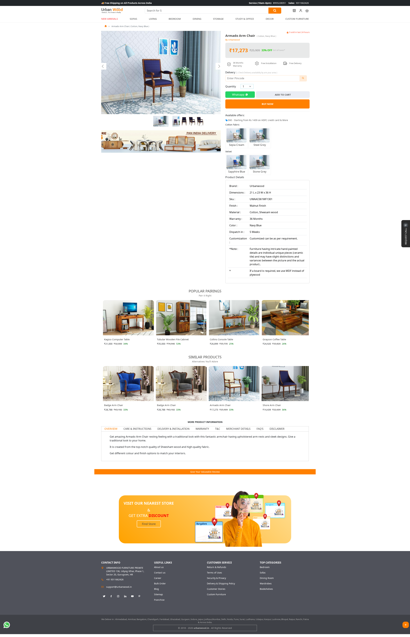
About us (159, 567)
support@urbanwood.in (119, 586)
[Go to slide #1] (161, 121)
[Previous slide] (103, 66)
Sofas (263, 573)
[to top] (405, 625)
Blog (156, 589)
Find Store (149, 524)
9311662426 (298, 2)
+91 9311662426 (114, 579)
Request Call (405, 236)
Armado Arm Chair (220, 405)
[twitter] (104, 596)
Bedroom (265, 567)
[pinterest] (139, 596)
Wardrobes (266, 583)
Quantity (230, 86)
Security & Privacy (216, 578)
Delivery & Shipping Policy (221, 583)
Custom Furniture (297, 18)
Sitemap (158, 594)
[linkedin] (125, 596)
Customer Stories (216, 589)
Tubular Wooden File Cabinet (173, 339)
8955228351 (267, 2)
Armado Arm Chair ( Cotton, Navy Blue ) (130, 26)
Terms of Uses (214, 573)
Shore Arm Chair (272, 405)
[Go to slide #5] (200, 121)
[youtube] (132, 596)
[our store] (293, 10)
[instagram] (118, 596)
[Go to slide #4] (192, 121)
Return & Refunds (216, 567)
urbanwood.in (202, 627)
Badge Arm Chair (113, 405)
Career (157, 578)
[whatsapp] (7, 625)
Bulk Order (160, 583)
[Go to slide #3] (184, 121)
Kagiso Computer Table (117, 339)
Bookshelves (266, 589)
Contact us (159, 573)
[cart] (305, 10)
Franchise (159, 600)
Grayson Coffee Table (274, 339)
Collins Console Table (221, 339)
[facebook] (111, 596)
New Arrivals (109, 18)
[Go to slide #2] (176, 121)
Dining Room (267, 578)
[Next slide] (219, 66)
